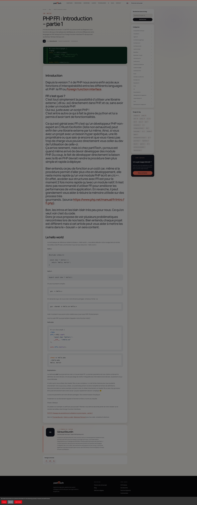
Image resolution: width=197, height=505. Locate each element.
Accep (4, 502)
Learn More (18, 502)
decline (10, 502)
